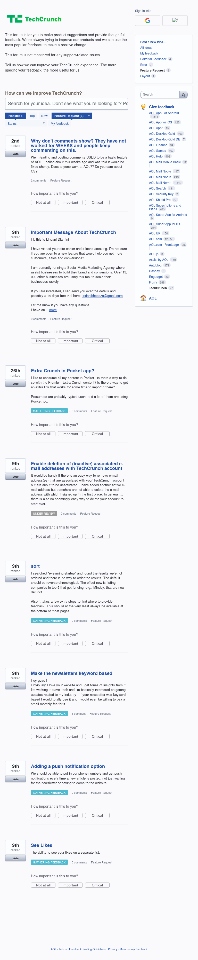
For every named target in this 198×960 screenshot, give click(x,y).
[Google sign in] (147, 20)
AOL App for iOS (161, 122)
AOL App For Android (164, 113)
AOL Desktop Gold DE (165, 139)
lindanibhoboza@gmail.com (102, 295)
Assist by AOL (159, 259)
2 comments (38, 180)
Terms (63, 949)
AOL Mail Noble (160, 171)
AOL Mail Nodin (160, 177)
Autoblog (155, 265)
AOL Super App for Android (168, 214)
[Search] (183, 94)
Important (72, 202)
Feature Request (60, 180)
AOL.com (156, 239)
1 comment (79, 713)
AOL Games (158, 150)
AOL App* (156, 127)
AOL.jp (154, 253)
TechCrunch (158, 288)
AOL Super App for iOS (165, 224)
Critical (101, 202)
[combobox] (161, 94)
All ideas (146, 47)
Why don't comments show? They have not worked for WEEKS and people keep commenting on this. (78, 145)
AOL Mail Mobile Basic (165, 162)
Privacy (113, 949)
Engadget (156, 276)
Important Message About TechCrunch (73, 232)
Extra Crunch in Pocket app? (62, 370)
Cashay (155, 271)
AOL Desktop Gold (162, 133)
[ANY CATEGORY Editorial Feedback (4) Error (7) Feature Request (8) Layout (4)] (72, 115)
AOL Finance (158, 145)
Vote (16, 154)
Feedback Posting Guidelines (87, 949)
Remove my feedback (133, 949)
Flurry (153, 282)
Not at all (45, 202)
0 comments (38, 319)
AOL (153, 298)
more (53, 309)
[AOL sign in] (175, 20)
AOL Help (156, 156)
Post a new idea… (153, 42)
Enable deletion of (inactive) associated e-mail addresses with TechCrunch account (77, 465)
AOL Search (158, 188)
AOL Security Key (161, 194)
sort (35, 566)
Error (143, 64)
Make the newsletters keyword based (71, 673)
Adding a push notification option (68, 766)
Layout (145, 76)
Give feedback (161, 106)
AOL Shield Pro (160, 199)
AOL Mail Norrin (160, 182)
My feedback (60, 123)
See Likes (41, 845)
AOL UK (155, 233)
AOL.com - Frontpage (164, 244)
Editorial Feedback (153, 59)
